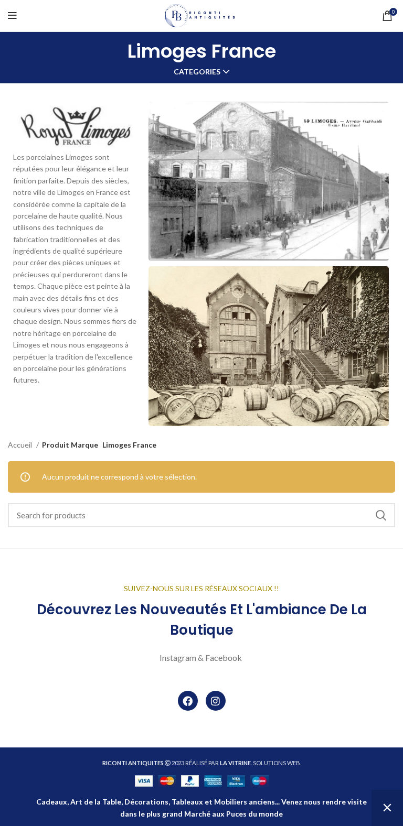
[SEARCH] (381, 515)
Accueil (21, 444)
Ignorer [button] (387, 808)
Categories (197, 71)
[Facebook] (188, 701)
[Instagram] (216, 701)
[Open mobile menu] (12, 15)
